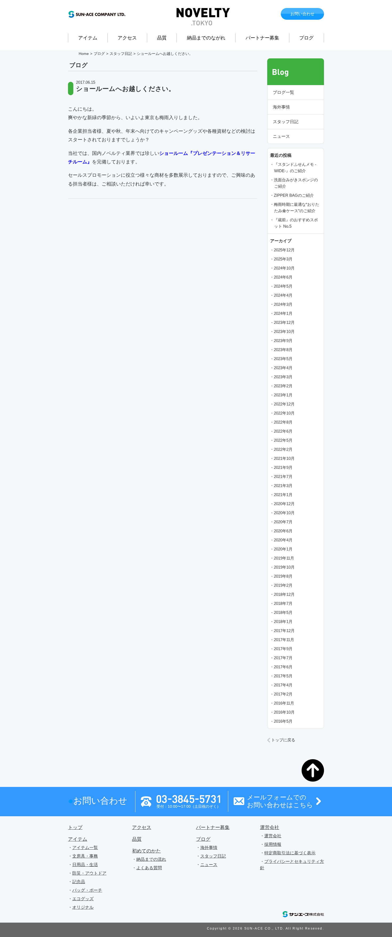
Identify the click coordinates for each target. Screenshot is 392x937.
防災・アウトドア (89, 873)
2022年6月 (283, 431)
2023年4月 (283, 367)
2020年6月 (283, 531)
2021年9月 (283, 467)
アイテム (87, 38)
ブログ (306, 38)
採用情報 (272, 844)
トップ (75, 827)
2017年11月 (284, 639)
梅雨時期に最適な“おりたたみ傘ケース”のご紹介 (296, 207)
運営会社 (269, 827)
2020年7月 (283, 522)
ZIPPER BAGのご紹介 (294, 195)
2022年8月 (283, 422)
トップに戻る (283, 740)
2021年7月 (283, 476)
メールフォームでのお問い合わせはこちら (280, 801)
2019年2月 (283, 585)
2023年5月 (283, 358)
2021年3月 (283, 485)
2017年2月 (283, 694)
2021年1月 (283, 494)
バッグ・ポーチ (87, 890)
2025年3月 (283, 259)
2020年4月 (283, 540)
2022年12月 (284, 404)
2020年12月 (284, 503)
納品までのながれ (206, 38)
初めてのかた (146, 851)
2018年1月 (283, 621)
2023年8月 (283, 349)
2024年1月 (283, 313)
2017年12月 (284, 630)
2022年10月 (284, 413)
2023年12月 (284, 322)
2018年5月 (283, 612)
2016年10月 (284, 712)
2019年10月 (284, 567)
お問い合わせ (302, 13)
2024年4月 (283, 295)
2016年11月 (284, 703)
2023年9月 (283, 340)
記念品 (78, 881)
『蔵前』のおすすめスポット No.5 (296, 223)
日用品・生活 (85, 864)
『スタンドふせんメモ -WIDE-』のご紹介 (295, 167)
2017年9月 (283, 648)
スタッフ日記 (285, 121)
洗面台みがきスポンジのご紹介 (296, 183)
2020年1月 (283, 549)
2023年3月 (283, 377)
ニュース (281, 136)
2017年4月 (283, 685)
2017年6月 (283, 667)
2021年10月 (284, 458)
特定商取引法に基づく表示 (289, 853)
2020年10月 (284, 512)
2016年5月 (283, 721)
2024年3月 (283, 304)
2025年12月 (284, 250)
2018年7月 (283, 603)
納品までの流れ (151, 859)
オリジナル (83, 907)
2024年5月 (283, 286)
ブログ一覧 (283, 92)
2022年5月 (283, 440)
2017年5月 (283, 676)
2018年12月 (284, 594)
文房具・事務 (85, 856)
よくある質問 (149, 868)
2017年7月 (283, 658)
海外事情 (281, 107)
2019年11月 (284, 558)
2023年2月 (283, 386)
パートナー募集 (262, 38)
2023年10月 (284, 331)
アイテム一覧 (85, 847)
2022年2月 (283, 449)
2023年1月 (283, 395)
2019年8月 (283, 576)
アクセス (127, 38)
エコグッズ (83, 898)
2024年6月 (283, 277)
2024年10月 (284, 268)
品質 (162, 38)
